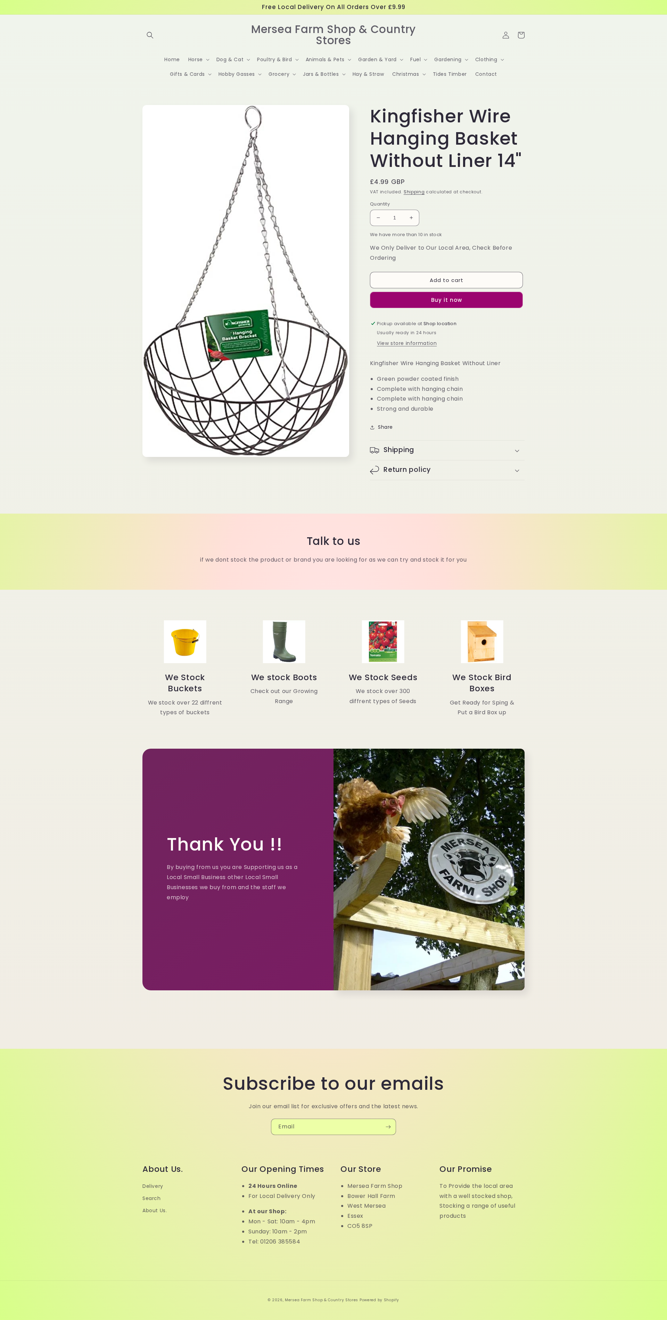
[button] (150, 35)
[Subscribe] (388, 1127)
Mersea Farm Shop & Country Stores (321, 1300)
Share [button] (385, 427)
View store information (407, 343)
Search (151, 1198)
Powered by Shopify (379, 1300)
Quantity (380, 204)
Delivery (152, 1186)
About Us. (154, 1210)
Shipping (414, 192)
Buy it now (446, 300)
